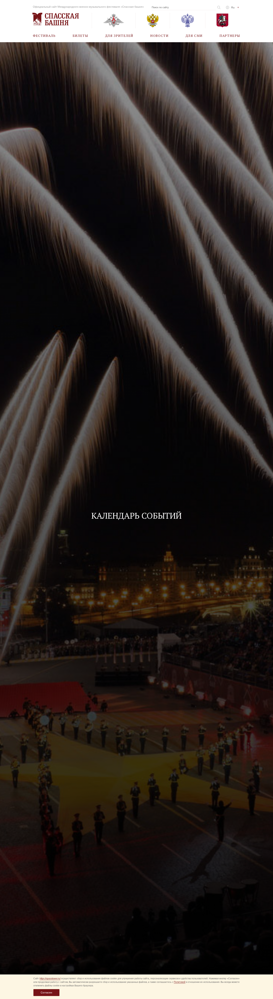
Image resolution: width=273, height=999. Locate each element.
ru (233, 7)
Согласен (46, 992)
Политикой (179, 982)
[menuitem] (44, 35)
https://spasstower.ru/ (50, 978)
